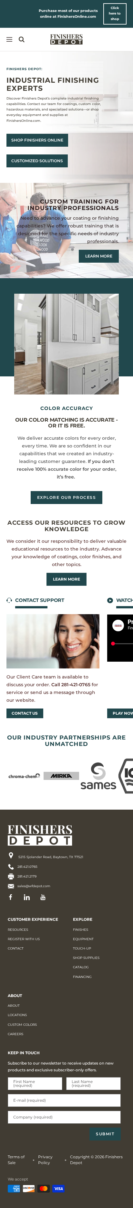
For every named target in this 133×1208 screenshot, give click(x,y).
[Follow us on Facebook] (12, 897)
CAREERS (15, 1034)
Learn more (98, 256)
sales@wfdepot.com (33, 886)
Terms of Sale (16, 1159)
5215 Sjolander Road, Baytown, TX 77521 (50, 857)
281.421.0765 (27, 867)
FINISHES (80, 930)
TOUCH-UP (82, 948)
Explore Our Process (66, 497)
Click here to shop (115, 13)
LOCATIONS (17, 1015)
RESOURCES (18, 930)
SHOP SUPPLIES (86, 958)
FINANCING (82, 977)
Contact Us (25, 713)
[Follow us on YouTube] (45, 897)
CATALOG (81, 967)
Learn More (66, 579)
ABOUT (14, 1005)
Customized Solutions (37, 160)
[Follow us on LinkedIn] (29, 897)
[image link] (51, 835)
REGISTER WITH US (24, 939)
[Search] (22, 39)
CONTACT (16, 948)
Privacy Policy (45, 1159)
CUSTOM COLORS (22, 1025)
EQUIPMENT (83, 939)
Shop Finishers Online (37, 140)
